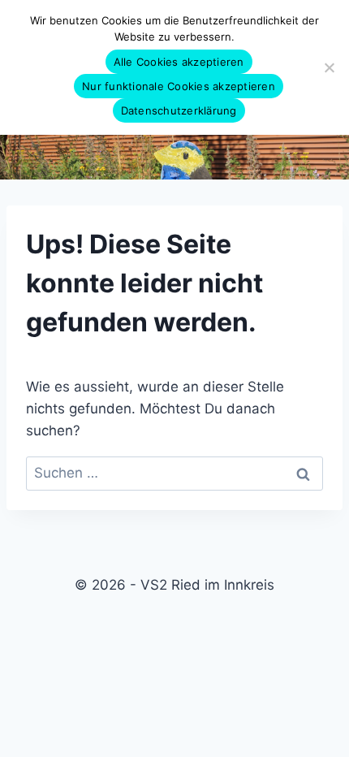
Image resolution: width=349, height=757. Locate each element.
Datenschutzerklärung (179, 110)
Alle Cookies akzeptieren (179, 61)
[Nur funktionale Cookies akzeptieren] (329, 67)
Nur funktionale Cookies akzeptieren (178, 86)
